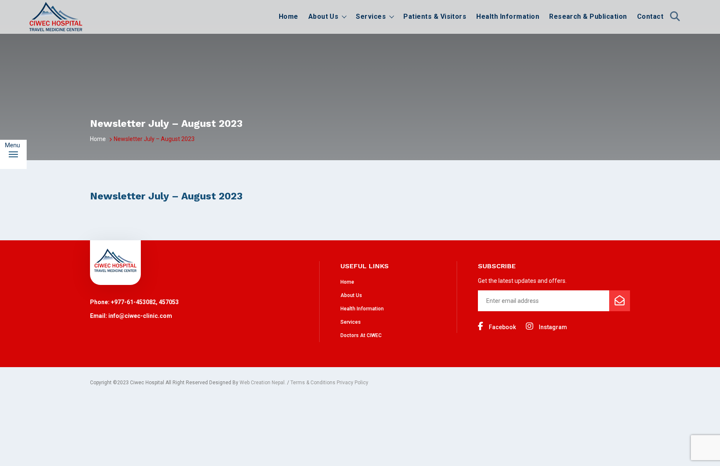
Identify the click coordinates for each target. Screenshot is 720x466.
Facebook (502, 327)
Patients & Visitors (434, 16)
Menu (16, 145)
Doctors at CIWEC (361, 335)
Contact (650, 16)
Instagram (552, 327)
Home (288, 16)
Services (371, 16)
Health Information (507, 16)
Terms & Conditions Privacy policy (329, 382)
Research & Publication (588, 16)
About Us (323, 16)
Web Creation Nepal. (263, 382)
